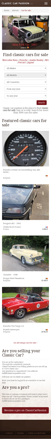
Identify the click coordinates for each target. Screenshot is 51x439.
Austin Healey (36, 60)
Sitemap (20, 433)
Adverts (15, 10)
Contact (9, 433)
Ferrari (22, 62)
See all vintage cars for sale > (25, 343)
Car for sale (26, 10)
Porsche (23, 60)
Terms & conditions (36, 433)
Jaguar (30, 62)
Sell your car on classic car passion (16, 377)
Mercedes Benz (10, 60)
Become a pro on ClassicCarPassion (25, 410)
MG (47, 60)
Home (6, 10)
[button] (5, 32)
